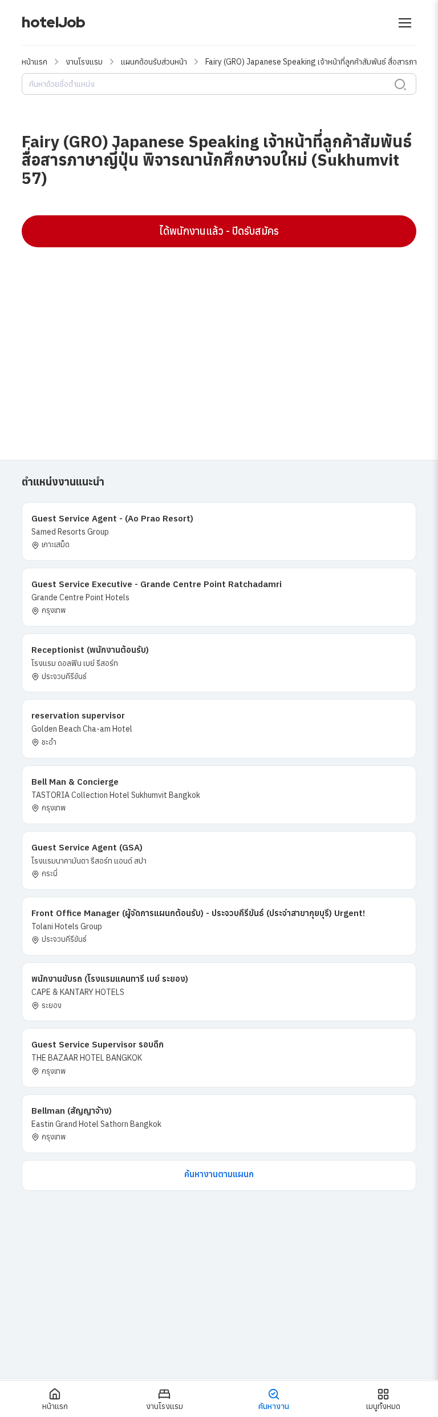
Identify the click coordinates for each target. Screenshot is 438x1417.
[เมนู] (405, 22)
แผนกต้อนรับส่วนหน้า (154, 62)
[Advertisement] (219, 339)
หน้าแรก (34, 62)
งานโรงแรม (84, 62)
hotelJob (53, 22)
